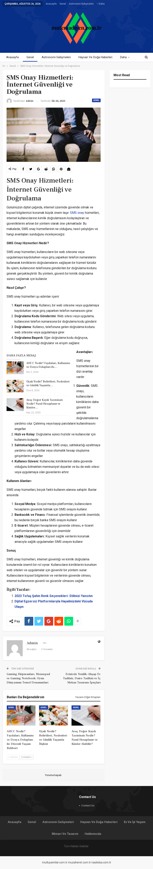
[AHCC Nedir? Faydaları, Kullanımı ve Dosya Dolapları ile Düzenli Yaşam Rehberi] (15, 367)
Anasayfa (51, 3)
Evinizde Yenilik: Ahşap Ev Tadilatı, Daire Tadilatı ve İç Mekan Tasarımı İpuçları (82, 678)
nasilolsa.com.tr (101, 862)
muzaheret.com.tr (79, 862)
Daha (101, 3)
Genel (63, 3)
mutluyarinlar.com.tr (54, 862)
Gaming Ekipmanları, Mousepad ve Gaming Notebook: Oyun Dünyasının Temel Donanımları (28, 678)
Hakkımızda (93, 834)
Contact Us (87, 805)
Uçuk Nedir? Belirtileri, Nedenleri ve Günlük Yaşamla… (48, 383)
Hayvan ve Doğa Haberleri (95, 57)
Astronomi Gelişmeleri (81, 3)
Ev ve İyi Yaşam (134, 822)
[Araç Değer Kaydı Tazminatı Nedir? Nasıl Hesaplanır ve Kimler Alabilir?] (15, 404)
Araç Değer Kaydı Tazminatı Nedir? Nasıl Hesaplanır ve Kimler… (44, 403)
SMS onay (77, 213)
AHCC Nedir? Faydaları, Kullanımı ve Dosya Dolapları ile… (48, 365)
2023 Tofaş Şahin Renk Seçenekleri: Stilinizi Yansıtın (54, 596)
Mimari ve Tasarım (65, 834)
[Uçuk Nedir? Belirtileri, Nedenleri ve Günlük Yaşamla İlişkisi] (15, 386)
